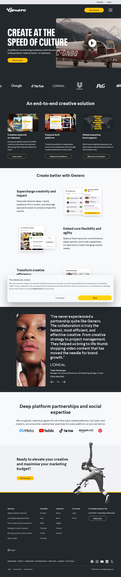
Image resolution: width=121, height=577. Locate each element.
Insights (58, 523)
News (58, 518)
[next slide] (64, 382)
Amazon (43, 513)
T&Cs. (9, 569)
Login (74, 513)
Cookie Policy (37, 288)
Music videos (12, 538)
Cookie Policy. (28, 569)
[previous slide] (52, 382)
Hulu (41, 518)
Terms (74, 518)
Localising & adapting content (18, 518)
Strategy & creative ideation (18, 528)
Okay (95, 298)
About (58, 513)
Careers (59, 528)
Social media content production (20, 523)
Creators (100, 2)
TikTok (42, 533)
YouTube (43, 538)
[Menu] (110, 10)
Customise (60, 298)
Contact (59, 533)
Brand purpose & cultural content (20, 533)
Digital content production (17, 513)
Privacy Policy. (17, 569)
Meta (42, 523)
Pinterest (43, 528)
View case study (57, 376)
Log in (109, 2)
